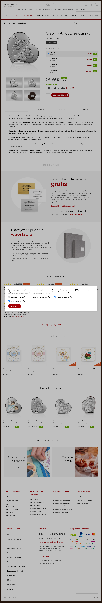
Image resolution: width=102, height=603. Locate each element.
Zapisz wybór (14, 306)
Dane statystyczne (18, 302)
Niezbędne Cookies (18, 298)
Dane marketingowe (64, 298)
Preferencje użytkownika (41, 298)
